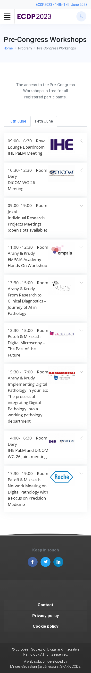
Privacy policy (45, 615)
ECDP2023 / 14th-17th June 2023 (61, 5)
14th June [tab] (43, 121)
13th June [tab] (17, 121)
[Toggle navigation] (7, 16)
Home (8, 48)
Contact (45, 604)
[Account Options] (81, 16)
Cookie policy (45, 626)
